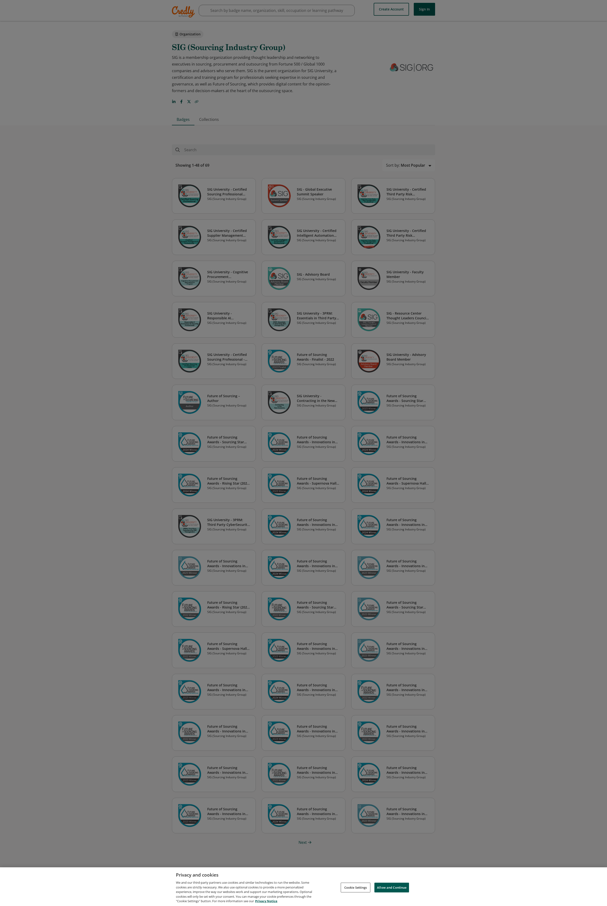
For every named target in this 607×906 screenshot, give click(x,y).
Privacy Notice (266, 901)
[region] (303, 886)
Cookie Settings (355, 887)
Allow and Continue (391, 887)
